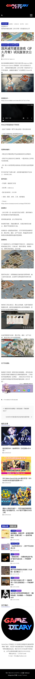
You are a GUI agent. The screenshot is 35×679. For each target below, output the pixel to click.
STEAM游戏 (6, 399)
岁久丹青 (11, 399)
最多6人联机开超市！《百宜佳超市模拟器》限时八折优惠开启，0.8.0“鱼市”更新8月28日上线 (17, 510)
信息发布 (4, 45)
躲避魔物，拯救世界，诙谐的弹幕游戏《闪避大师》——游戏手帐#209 (22, 535)
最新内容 (13, 526)
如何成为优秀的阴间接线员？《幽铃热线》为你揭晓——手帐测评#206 (22, 595)
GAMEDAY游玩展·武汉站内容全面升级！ (18, 417)
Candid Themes (22, 675)
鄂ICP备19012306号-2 (13, 673)
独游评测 (19, 530)
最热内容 (5, 526)
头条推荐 (11, 45)
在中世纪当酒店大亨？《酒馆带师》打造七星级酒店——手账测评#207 (22, 582)
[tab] (5, 526)
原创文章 (13, 543)
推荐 (17, 45)
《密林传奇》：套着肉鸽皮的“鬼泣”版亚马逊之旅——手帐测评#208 (22, 559)
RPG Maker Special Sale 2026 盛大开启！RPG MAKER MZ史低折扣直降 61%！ (17, 479)
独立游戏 (16, 399)
